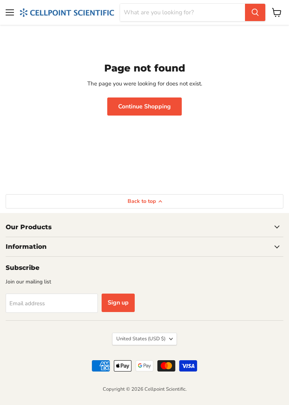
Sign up (118, 302)
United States (141, 338)
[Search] (255, 12)
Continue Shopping (144, 106)
